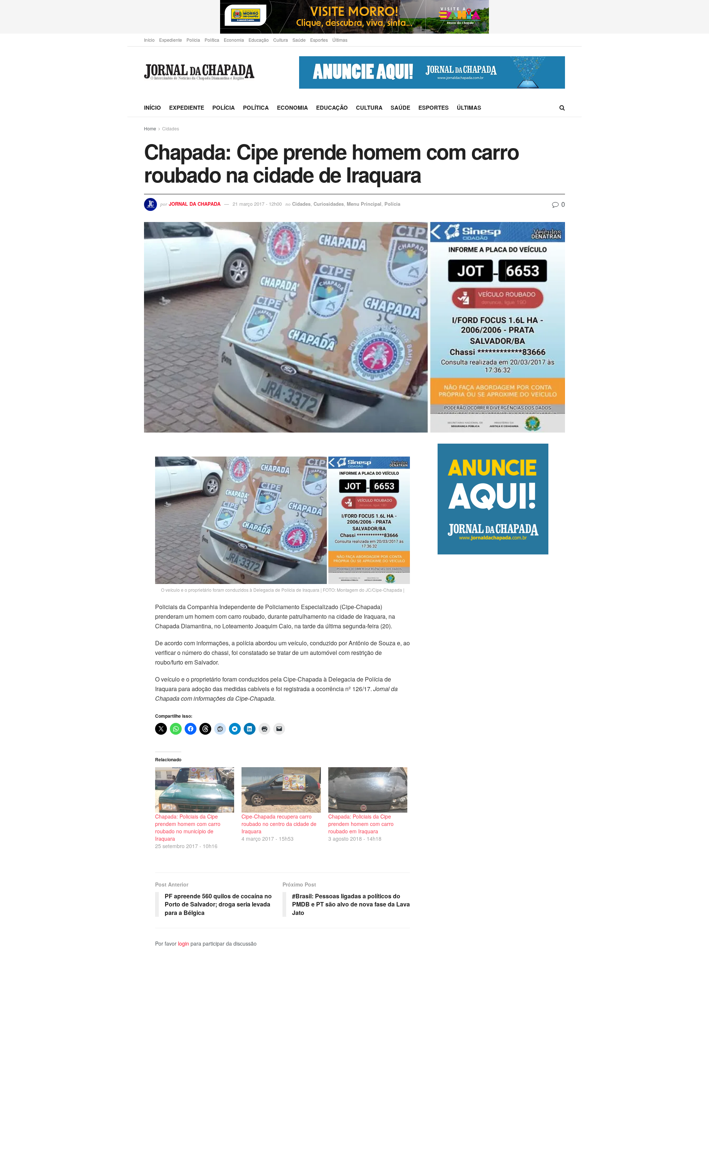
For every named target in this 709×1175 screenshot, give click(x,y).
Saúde (299, 40)
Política (212, 40)
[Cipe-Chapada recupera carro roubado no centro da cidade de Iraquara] (281, 789)
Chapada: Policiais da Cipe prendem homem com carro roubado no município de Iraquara (187, 827)
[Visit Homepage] (199, 72)
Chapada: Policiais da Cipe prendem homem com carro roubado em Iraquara (361, 824)
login (183, 943)
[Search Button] (562, 107)
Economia (234, 40)
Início (149, 40)
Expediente (170, 40)
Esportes (319, 40)
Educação (259, 40)
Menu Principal (364, 203)
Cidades (170, 128)
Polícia (193, 40)
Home (150, 128)
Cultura (280, 40)
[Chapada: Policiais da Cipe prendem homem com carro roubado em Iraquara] (367, 789)
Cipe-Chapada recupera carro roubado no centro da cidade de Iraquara (279, 824)
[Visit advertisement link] (354, 17)
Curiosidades (329, 203)
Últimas (339, 40)
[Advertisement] (501, 865)
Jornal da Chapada (194, 203)
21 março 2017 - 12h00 (257, 203)
